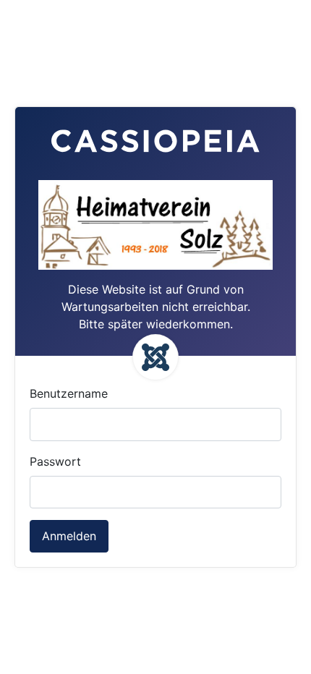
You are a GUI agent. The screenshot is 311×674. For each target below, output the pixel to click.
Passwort (55, 461)
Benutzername (69, 393)
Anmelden (69, 536)
